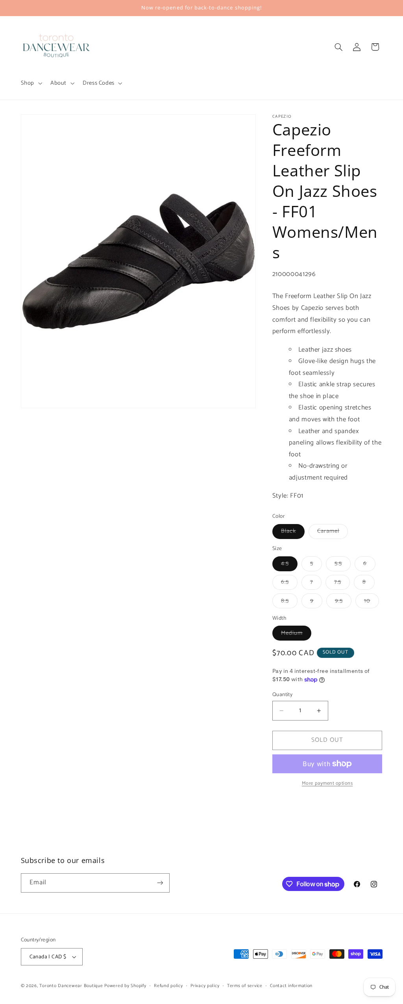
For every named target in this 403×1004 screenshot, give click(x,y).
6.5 (289, 583)
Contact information (291, 985)
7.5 (342, 583)
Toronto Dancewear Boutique (71, 985)
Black (293, 532)
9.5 (343, 602)
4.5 (289, 564)
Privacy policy (204, 985)
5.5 (343, 564)
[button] (30, 83)
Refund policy (168, 985)
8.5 (289, 602)
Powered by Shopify (125, 985)
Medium (296, 634)
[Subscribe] (160, 883)
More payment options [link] (327, 783)
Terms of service (245, 985)
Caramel (332, 532)
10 (371, 602)
